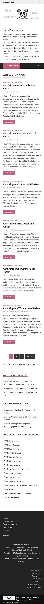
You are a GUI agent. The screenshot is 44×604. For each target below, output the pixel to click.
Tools (36, 581)
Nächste (30, 356)
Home (5, 518)
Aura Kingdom (8, 82)
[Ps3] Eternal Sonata (12, 477)
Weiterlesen (8, 121)
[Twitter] (39, 2)
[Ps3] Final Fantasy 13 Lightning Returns (20, 485)
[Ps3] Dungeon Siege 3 (13, 473)
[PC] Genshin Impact (12, 453)
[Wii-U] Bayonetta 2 (12, 497)
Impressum (7, 530)
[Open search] (38, 66)
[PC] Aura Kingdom (12, 445)
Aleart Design (14, 602)
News (35, 579)
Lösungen (18, 82)
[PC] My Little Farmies (13, 457)
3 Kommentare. (15, 188)
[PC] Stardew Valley (12, 465)
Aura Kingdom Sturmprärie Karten (21, 184)
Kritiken (34, 573)
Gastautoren (8, 521)
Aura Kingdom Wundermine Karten (21, 308)
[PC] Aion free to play (12, 441)
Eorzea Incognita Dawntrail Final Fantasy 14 (22, 388)
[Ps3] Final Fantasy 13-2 (14, 481)
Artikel (34, 576)
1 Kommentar (14, 92)
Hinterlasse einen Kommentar (20, 230)
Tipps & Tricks (31, 587)
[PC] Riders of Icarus (12, 461)
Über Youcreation (10, 524)
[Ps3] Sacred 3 (9, 489)
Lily (7, 92)
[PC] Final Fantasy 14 (12, 449)
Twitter (6, 535)
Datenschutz (8, 527)
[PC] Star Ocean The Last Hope (16, 469)
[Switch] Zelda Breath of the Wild (17, 493)
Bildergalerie (33, 584)
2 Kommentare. (15, 140)
